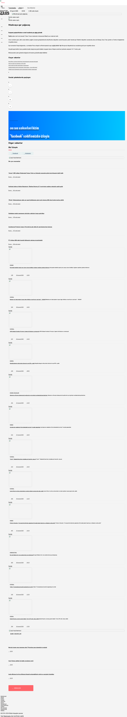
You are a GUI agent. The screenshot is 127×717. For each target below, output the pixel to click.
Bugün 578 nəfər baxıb (14, 217)
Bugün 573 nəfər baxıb (14, 230)
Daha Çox (17, 688)
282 (12, 498)
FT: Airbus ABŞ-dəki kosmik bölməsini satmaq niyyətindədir (25, 240)
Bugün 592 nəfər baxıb (14, 204)
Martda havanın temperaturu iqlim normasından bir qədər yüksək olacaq (22, 69)
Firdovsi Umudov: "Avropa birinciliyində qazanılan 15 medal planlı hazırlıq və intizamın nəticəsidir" (32, 523)
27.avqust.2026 (19, 403)
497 (12, 530)
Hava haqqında (4, 705)
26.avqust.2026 (19, 339)
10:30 (28, 530)
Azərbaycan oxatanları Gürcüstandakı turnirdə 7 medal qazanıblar (25, 427)
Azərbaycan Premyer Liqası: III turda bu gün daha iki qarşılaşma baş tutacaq (30, 227)
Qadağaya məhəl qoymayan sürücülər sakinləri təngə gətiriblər (26, 213)
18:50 (28, 371)
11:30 (28, 498)
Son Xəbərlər (31, 8)
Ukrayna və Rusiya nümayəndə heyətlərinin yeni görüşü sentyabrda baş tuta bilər (28, 395)
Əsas (3, 8)
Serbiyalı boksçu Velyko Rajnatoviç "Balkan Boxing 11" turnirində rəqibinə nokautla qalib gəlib (35, 186)
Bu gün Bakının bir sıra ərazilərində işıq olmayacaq (21, 555)
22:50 (11, 651)
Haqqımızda (11, 8)
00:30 (28, 562)
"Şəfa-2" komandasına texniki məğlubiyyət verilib (21, 587)
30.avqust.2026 (19, 498)
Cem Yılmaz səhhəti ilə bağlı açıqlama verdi (20, 661)
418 (12, 371)
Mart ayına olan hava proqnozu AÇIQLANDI (17, 63)
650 (12, 562)
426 (12, 594)
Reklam (21, 8)
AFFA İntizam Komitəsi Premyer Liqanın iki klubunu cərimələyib (24, 331)
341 (12, 403)
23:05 (4, 13)
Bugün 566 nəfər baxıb (14, 244)
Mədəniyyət (3, 696)
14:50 (28, 307)
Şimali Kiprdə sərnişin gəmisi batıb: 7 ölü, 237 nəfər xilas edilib (24, 619)
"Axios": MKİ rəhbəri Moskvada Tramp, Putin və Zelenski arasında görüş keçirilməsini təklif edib (35, 173)
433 (12, 466)
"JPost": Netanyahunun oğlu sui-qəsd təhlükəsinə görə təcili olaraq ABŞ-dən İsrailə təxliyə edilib (36, 200)
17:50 (28, 626)
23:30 (28, 466)
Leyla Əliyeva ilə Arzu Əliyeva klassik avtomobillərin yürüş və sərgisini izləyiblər (31, 674)
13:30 (28, 339)
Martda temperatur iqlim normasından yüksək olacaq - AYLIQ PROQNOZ (22, 67)
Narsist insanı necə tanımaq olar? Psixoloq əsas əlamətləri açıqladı (27, 647)
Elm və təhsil (4, 708)
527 (12, 339)
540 (12, 307)
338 (12, 275)
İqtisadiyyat (3, 704)
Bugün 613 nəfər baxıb (14, 177)
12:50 (28, 275)
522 (12, 435)
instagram (28, 153)
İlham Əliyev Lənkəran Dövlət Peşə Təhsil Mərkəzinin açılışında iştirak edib (23, 61)
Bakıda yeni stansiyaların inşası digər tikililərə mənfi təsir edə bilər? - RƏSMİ (27, 299)
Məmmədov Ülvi (8, 716)
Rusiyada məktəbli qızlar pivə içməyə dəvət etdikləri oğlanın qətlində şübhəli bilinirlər (30, 267)
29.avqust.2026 (19, 275)
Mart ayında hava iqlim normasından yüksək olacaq (18, 65)
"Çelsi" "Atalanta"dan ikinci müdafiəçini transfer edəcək (23, 459)
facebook (15, 153)
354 (12, 626)
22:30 (28, 435)
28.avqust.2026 (19, 307)
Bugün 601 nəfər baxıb (14, 190)
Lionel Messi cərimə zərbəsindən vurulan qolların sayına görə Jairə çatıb (26, 491)
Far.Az (10, 247)
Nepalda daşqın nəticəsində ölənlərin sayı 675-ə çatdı (22, 363)
